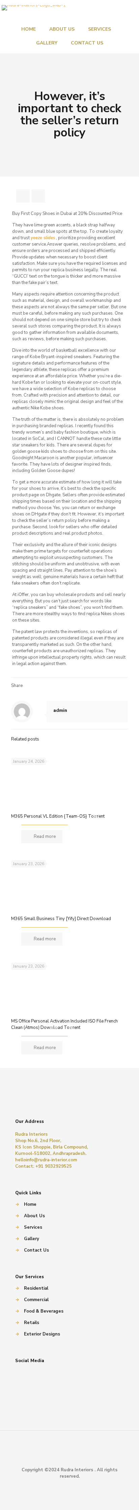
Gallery (31, 1239)
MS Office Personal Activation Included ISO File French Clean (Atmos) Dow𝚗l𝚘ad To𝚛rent (64, 1024)
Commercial (36, 1300)
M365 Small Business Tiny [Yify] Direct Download (61, 919)
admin (60, 710)
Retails (31, 1323)
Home (30, 1204)
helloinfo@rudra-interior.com (46, 1160)
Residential (36, 1288)
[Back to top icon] (69, 1454)
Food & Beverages (43, 1311)
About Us (34, 1216)
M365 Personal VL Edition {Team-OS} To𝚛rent (58, 816)
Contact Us (36, 1250)
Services (33, 1227)
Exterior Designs (42, 1334)
